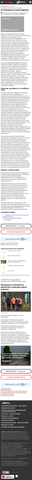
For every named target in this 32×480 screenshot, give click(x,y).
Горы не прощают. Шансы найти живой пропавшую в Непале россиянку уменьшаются (15, 356)
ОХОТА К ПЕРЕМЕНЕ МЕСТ (14, 255)
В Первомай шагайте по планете (15, 265)
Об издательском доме (9, 406)
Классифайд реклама (8, 422)
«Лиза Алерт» (4, 312)
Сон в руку (7, 220)
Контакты (4, 414)
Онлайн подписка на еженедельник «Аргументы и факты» (13, 411)
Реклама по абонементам (10, 418)
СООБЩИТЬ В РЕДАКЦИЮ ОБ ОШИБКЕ (12, 427)
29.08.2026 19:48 (5, 279)
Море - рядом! (10, 270)
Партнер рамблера (14, 472)
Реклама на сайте (7, 416)
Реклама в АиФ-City (7, 420)
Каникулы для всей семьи (12, 218)
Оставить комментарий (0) (16, 232)
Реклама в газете (15, 414)
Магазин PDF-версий (8, 408)
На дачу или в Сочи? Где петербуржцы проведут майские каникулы (16, 261)
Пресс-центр (22, 406)
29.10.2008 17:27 (5, 6)
